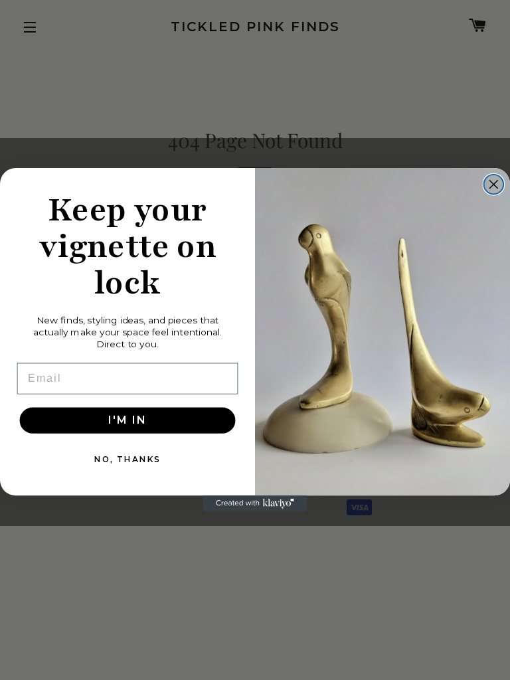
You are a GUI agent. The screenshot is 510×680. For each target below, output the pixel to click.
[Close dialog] (494, 185)
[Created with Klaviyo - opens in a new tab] (255, 504)
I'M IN (127, 420)
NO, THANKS (127, 459)
